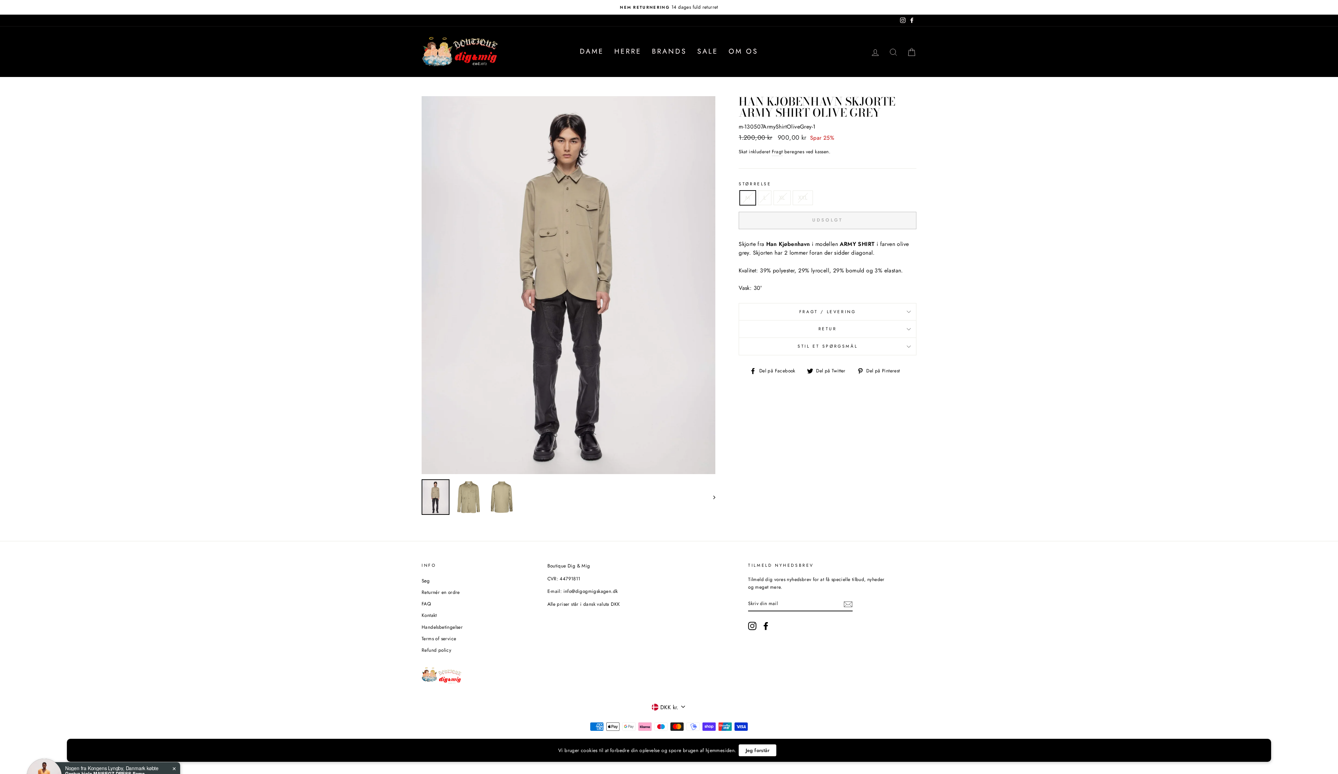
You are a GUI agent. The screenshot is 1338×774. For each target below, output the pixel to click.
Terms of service (439, 638)
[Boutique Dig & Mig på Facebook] (766, 626)
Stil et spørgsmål (828, 346)
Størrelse (755, 184)
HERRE (627, 51)
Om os (743, 51)
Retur (827, 329)
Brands (669, 51)
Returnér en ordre (441, 592)
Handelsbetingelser (442, 627)
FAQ (426, 603)
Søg (426, 580)
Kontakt (429, 615)
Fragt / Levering (827, 312)
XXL (802, 198)
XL (782, 198)
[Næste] (711, 497)
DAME (592, 51)
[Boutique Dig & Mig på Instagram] (752, 626)
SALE (707, 51)
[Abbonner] (848, 603)
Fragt (777, 151)
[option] (669, 7)
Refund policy (436, 650)
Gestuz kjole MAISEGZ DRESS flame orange (108, 747)
